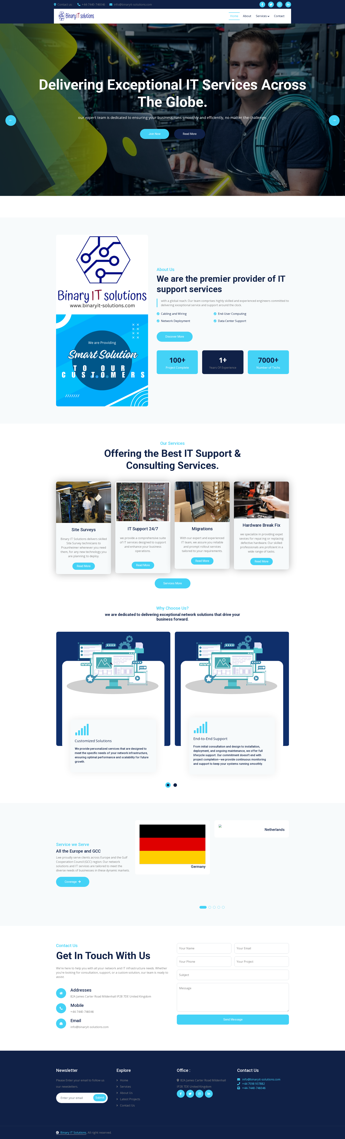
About (247, 16)
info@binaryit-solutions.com (133, 4)
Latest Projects (129, 1099)
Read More (292, 144)
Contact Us (127, 1105)
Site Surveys (84, 529)
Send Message (233, 1019)
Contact (279, 16)
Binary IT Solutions (73, 1133)
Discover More (174, 336)
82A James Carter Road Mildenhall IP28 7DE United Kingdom (201, 1083)
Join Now (257, 144)
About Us (126, 1093)
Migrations (202, 528)
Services (261, 16)
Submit (99, 1097)
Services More (172, 583)
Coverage (71, 881)
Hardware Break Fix (261, 525)
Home (234, 16)
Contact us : (65, 4)
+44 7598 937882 (253, 1084)
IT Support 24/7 (143, 528)
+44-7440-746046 (93, 4)
